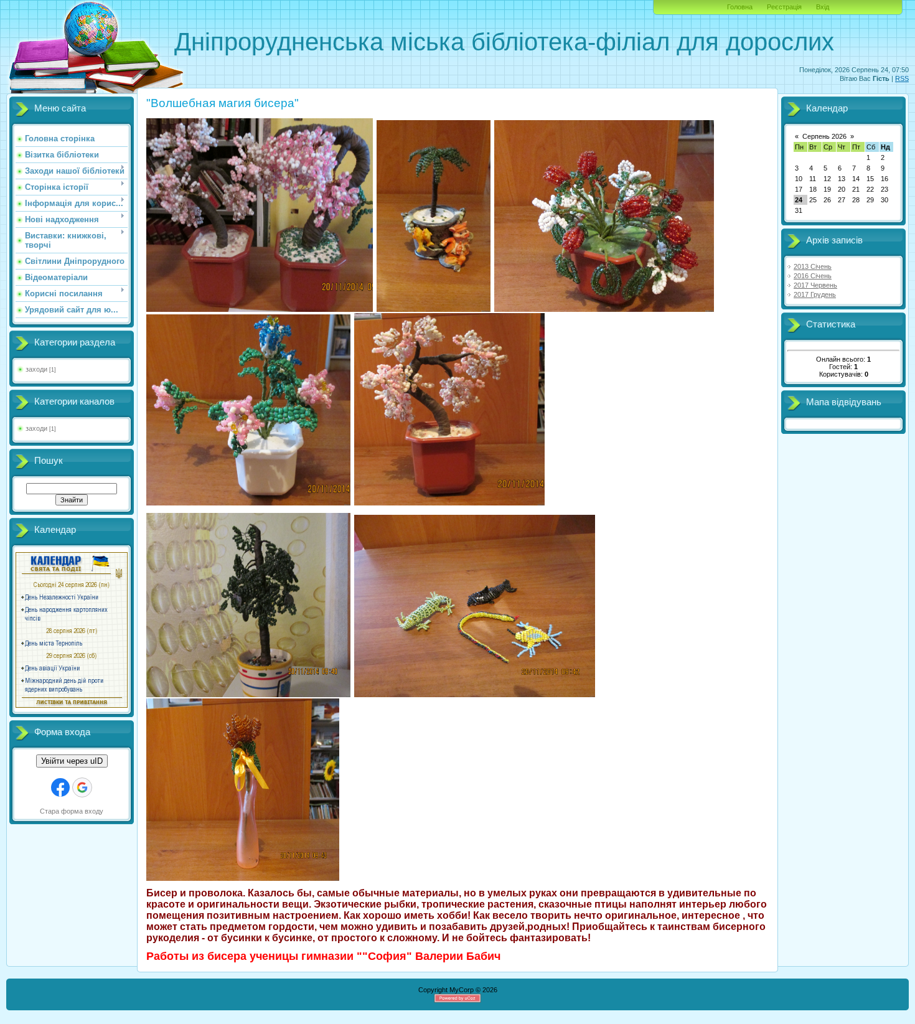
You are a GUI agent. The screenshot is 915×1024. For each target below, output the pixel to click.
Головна (740, 7)
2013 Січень (813, 266)
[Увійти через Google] (82, 787)
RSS (902, 78)
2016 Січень (813, 275)
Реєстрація (784, 7)
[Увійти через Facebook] (60, 787)
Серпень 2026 (824, 136)
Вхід (822, 7)
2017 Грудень (815, 294)
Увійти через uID (72, 761)
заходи (36, 369)
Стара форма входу (71, 811)
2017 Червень (815, 285)
